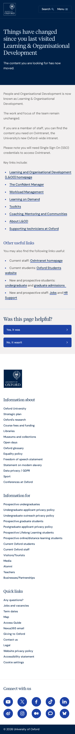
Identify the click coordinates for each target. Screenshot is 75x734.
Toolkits (15, 207)
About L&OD (18, 221)
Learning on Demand (24, 199)
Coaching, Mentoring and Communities (38, 214)
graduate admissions (50, 285)
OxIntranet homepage (46, 261)
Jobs (53, 293)
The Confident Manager (26, 184)
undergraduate (16, 285)
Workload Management (26, 192)
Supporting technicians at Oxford (34, 229)
